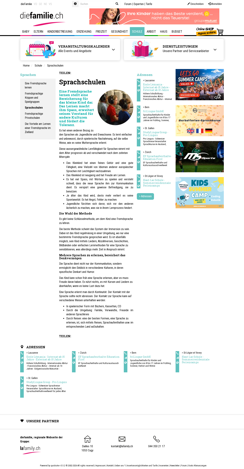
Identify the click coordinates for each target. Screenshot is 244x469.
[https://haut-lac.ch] (138, 186)
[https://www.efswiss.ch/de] (138, 162)
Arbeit (151, 31)
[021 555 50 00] (138, 176)
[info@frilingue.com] (138, 112)
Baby (25, 31)
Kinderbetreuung (60, 31)
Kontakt (110, 465)
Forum (127, 4)
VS (50, 4)
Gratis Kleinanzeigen (197, 465)
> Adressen (145, 196)
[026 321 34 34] (138, 108)
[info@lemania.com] (138, 85)
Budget (177, 31)
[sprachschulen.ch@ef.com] (138, 157)
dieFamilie (26, 4)
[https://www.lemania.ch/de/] (138, 90)
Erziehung (84, 31)
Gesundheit (119, 31)
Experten (139, 4)
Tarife (149, 4)
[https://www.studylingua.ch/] (138, 138)
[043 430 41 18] (138, 153)
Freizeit (101, 31)
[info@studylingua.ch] (138, 133)
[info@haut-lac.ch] (138, 181)
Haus (163, 31)
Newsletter (175, 465)
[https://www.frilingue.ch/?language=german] (138, 117)
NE (45, 4)
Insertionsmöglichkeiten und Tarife (142, 465)
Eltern (38, 31)
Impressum (100, 465)
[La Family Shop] (210, 31)
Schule (137, 31)
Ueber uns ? (120, 465)
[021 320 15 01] (138, 81)
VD (35, 4)
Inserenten (164, 465)
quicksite (55, 465)
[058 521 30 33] (138, 129)
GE (40, 4)
